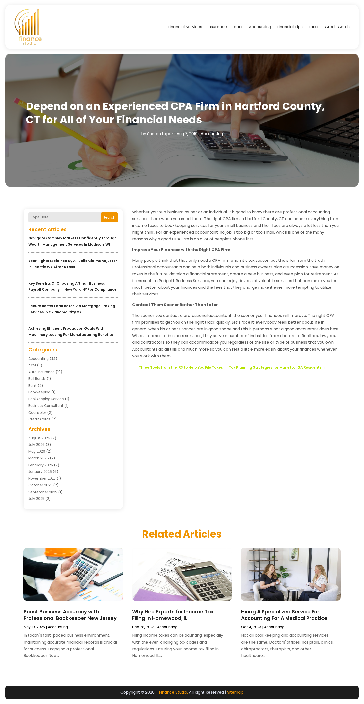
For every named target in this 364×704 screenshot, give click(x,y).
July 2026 (36, 444)
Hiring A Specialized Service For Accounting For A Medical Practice (284, 615)
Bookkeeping (39, 392)
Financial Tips (290, 27)
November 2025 (42, 478)
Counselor (37, 412)
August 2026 (39, 438)
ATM (32, 365)
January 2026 (40, 471)
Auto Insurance (41, 371)
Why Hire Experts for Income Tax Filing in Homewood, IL (173, 615)
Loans (237, 27)
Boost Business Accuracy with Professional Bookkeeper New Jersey (70, 615)
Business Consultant (45, 405)
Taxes (313, 27)
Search (109, 217)
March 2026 (38, 458)
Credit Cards (337, 27)
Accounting (260, 27)
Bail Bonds (37, 378)
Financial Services (185, 27)
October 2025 (40, 485)
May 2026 (36, 451)
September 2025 (42, 492)
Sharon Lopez (160, 134)
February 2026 (40, 465)
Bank (32, 385)
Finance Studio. (173, 692)
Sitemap (235, 692)
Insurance (217, 27)
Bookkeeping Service (46, 398)
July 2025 (36, 498)
